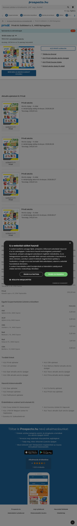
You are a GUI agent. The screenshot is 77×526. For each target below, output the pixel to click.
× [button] (70, 243)
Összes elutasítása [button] (31, 274)
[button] (20, 280)
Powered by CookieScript (60, 283)
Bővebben (35, 269)
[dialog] (38, 263)
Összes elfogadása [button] (56, 274)
